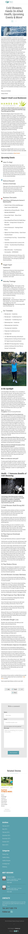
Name (5, 712)
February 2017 (5, 826)
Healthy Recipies (6, 860)
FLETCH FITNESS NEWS (6, 791)
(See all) (16, 880)
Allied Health (17, 153)
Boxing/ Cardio (10, 877)
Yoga (8, 886)
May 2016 (4, 829)
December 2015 (6, 835)
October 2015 (5, 841)
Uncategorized (7, 811)
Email (5, 719)
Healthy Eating (5, 857)
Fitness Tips (5, 854)
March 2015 (5, 844)
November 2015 (6, 838)
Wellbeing (4, 866)
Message (6, 728)
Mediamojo (17, 928)
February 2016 (5, 832)
